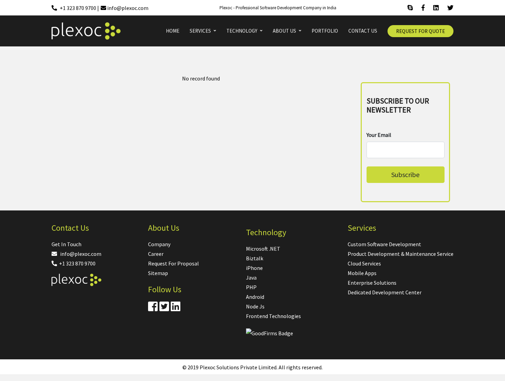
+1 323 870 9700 (76, 263)
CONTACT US (362, 31)
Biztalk (254, 258)
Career (156, 253)
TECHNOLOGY (241, 31)
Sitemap (158, 273)
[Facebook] (423, 8)
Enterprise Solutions (372, 282)
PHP (251, 287)
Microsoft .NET (263, 248)
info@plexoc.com (79, 253)
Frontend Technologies (273, 316)
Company (159, 244)
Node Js (255, 306)
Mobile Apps (362, 273)
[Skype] (410, 8)
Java (251, 277)
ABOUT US (284, 31)
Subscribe (405, 174)
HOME (172, 31)
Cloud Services (364, 263)
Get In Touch (66, 244)
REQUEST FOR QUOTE (420, 31)
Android (255, 296)
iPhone (254, 267)
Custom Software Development (384, 244)
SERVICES (200, 31)
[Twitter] (450, 8)
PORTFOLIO (325, 31)
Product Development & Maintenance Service (400, 253)
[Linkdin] (436, 8)
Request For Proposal (173, 263)
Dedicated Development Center (385, 292)
